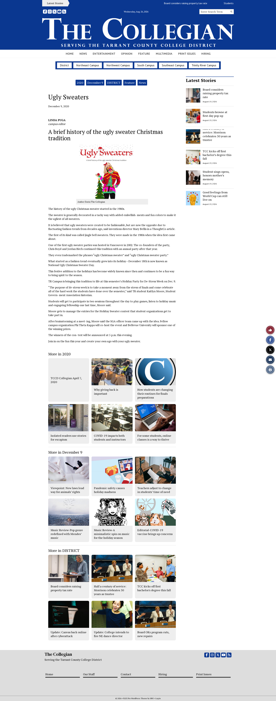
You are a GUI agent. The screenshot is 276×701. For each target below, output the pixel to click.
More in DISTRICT (64, 550)
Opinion (126, 53)
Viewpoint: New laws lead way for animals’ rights (67, 490)
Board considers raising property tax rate (173, 3)
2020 (80, 83)
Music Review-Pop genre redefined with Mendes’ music (67, 534)
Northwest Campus (118, 65)
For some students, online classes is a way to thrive (154, 437)
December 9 (95, 83)
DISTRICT (113, 83)
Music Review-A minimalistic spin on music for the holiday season (112, 534)
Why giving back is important (106, 391)
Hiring (206, 53)
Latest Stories (201, 80)
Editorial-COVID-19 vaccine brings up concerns (155, 532)
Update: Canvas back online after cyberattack (68, 634)
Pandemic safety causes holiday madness (109, 490)
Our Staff (89, 674)
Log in (158, 698)
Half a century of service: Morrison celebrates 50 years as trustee (217, 134)
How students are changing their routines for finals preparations (155, 393)
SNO (152, 698)
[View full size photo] (112, 171)
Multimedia (164, 53)
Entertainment (104, 53)
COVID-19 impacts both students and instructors (110, 437)
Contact (126, 674)
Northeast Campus (87, 65)
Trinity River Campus (204, 65)
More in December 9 (65, 452)
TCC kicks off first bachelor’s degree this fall (217, 155)
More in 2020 (59, 353)
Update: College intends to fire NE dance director (111, 634)
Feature (144, 53)
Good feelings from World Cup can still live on (215, 196)
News (83, 53)
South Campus (145, 65)
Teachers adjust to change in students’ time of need (154, 490)
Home (70, 53)
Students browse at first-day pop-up (231, 3)
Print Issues (186, 53)
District (64, 65)
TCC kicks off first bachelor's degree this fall (154, 588)
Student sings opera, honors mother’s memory (216, 175)
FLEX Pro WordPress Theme (135, 698)
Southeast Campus (173, 65)
